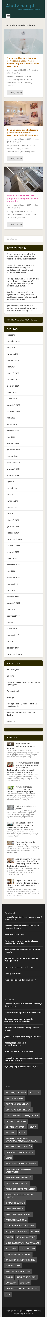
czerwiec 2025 (13, 379)
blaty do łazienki (15, 1098)
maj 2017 (11, 622)
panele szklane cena (16, 1220)
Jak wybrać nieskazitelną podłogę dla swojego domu (21, 959)
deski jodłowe (31, 1115)
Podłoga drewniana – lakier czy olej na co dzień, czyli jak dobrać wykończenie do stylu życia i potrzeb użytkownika (23, 282)
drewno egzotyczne (16, 1121)
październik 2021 (14, 462)
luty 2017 (11, 641)
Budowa (10, 676)
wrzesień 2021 (13, 469)
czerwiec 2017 (13, 616)
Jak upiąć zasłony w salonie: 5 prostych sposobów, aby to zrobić (20, 825)
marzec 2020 (13, 584)
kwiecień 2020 (13, 577)
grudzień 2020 (13, 526)
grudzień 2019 (13, 603)
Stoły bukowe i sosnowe (18, 1254)
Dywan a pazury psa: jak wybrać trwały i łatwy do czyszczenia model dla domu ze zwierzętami (22, 256)
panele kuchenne (14, 1208)
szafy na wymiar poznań (18, 1271)
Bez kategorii (13, 669)
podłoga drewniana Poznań (20, 1225)
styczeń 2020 (13, 596)
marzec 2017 (13, 635)
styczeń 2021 (13, 520)
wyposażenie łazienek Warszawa (22, 1288)
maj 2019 (11, 609)
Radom (9, 1237)
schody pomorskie (26, 1237)
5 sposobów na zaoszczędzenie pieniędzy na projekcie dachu (23, 1059)
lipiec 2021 (11, 481)
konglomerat (13, 1146)
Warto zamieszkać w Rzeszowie (18, 1051)
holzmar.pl (16, 70)
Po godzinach (13, 691)
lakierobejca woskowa (14, 934)
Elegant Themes (32, 1310)
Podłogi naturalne (12, 973)
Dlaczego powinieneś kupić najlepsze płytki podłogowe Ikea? (21, 942)
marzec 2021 (13, 507)
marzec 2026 (13, 360)
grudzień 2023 (13, 405)
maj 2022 (11, 418)
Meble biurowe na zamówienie (21, 1163)
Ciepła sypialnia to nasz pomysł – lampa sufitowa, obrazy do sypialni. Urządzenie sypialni (23, 884)
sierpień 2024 (13, 386)
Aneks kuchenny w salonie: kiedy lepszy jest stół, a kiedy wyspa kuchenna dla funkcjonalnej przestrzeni (23, 862)
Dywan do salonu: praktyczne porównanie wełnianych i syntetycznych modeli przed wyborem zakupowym (20, 269)
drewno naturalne (16, 1127)
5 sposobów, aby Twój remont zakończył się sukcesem (23, 1004)
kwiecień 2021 (13, 501)
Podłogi (35, 205)
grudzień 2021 (13, 449)
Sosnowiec (11, 1248)
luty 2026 (11, 367)
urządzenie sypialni (26, 1277)
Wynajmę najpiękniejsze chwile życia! (21, 1066)
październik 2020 (14, 539)
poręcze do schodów (16, 1231)
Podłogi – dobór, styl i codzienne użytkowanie (22, 705)
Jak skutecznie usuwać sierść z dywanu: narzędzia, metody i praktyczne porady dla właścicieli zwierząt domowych (22, 295)
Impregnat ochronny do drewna (19, 967)
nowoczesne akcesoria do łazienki (19, 1195)
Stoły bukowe (28, 1248)
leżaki (9, 1158)
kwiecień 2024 (13, 398)
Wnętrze (35, 70)
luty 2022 (11, 437)
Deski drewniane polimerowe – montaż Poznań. (21, 745)
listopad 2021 (13, 456)
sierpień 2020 (13, 552)
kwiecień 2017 (13, 628)
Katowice (11, 1132)
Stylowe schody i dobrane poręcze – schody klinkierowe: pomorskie (23, 198)
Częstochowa (13, 1115)
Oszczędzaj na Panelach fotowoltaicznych (15, 1044)
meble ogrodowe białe (17, 1183)
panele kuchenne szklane (19, 1214)
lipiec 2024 (11, 392)
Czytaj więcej (15, 92)
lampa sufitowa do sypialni (19, 1152)
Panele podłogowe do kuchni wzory (25, 843)
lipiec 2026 (11, 335)
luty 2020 (11, 590)
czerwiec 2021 (13, 488)
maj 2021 (11, 494)
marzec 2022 (13, 430)
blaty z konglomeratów (18, 1110)
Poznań (35, 1231)
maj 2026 (11, 347)
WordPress (28, 1313)
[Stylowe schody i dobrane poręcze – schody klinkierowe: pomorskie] (23, 179)
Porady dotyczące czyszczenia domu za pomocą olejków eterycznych (21, 789)
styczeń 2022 (13, 443)
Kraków (28, 1146)
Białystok (35, 1092)
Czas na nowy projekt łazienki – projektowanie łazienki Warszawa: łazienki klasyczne (23, 133)
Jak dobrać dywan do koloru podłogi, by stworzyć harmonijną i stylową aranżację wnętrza (22, 308)
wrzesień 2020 (13, 545)
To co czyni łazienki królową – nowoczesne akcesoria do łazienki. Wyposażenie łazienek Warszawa (23, 62)
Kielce (22, 1132)
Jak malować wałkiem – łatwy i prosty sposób (21, 1028)
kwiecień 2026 (13, 354)
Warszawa (11, 1283)
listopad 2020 (13, 533)
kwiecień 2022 (13, 424)
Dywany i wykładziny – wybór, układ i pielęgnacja (23, 683)
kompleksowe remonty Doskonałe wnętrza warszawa (21, 1139)
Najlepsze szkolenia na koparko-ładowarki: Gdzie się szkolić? (19, 1020)
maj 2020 (11, 571)
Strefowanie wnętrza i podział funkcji (21, 713)
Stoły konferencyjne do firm (21, 1260)
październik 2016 (14, 654)
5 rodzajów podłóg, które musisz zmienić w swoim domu (23, 918)
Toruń (9, 1277)
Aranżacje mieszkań (16, 1092)
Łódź (8, 1294)
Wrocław (25, 1283)
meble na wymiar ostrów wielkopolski (18, 1170)
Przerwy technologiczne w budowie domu (23, 1012)
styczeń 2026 (13, 373)
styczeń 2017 (13, 648)
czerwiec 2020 (13, 564)
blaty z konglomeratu (17, 1104)
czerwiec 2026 (13, 341)
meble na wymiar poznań (18, 1177)
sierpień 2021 (13, 475)
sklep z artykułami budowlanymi (22, 1243)
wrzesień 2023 (13, 411)
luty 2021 (11, 513)
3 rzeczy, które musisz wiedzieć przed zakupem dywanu (21, 926)
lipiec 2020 (11, 558)
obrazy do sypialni (15, 1203)
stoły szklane (13, 1265)
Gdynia (32, 1127)
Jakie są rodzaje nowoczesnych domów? (22, 1036)
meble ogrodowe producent (20, 1189)
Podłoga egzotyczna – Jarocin (26, 807)
